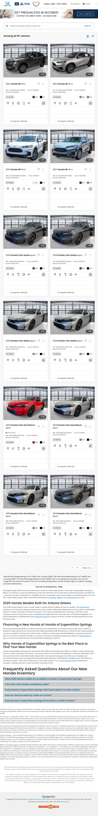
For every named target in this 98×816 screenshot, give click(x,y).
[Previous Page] (72, 568)
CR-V (73, 612)
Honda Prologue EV (42, 616)
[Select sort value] (92, 36)
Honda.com (65, 802)
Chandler (52, 597)
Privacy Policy (13, 745)
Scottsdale (71, 597)
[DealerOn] (48, 796)
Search (87, 26)
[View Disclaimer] (29, 103)
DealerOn (24, 799)
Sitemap (32, 799)
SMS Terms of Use (48, 799)
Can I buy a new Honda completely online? (27, 684)
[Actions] (43, 84)
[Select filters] (87, 36)
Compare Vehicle (18, 121)
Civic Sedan (84, 607)
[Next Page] (77, 568)
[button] (45, 60)
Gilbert (59, 597)
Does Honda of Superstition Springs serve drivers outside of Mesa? (40, 700)
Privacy (38, 799)
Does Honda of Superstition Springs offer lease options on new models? (42, 689)
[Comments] (43, 103)
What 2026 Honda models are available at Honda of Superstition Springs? (43, 678)
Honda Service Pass (67, 660)
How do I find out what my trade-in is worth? (28, 695)
